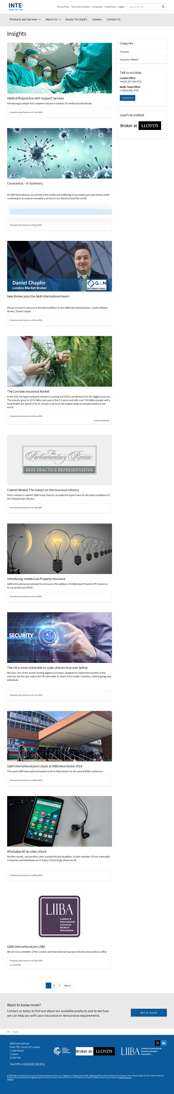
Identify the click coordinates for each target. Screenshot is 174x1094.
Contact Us (127, 97)
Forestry (124, 51)
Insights (121, 7)
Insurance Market (101, 420)
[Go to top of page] (168, 1086)
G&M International (15, 7)
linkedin (164, 1043)
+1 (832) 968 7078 (129, 90)
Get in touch (148, 1012)
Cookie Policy (110, 7)
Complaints (97, 7)
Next (66, 985)
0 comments (15, 965)
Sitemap (10, 1079)
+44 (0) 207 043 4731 (131, 81)
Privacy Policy (63, 7)
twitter (157, 1043)
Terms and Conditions (80, 7)
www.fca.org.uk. (125, 1077)
